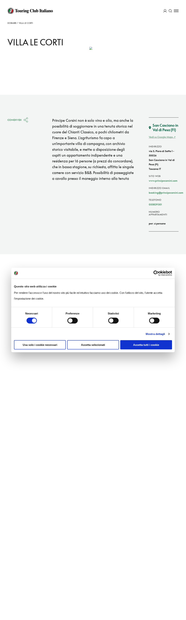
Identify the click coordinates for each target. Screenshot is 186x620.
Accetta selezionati (93, 344)
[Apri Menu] (176, 10)
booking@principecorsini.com (166, 192)
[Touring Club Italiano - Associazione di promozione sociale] (30, 11)
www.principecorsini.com (163, 180)
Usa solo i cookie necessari (40, 344)
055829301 (155, 204)
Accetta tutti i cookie (146, 344)
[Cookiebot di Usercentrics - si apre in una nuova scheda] (156, 273)
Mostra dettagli (155, 333)
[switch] (72, 320)
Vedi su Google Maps (161, 136)
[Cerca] (170, 10)
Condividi (14, 119)
